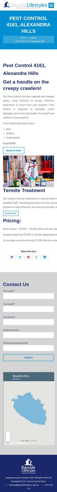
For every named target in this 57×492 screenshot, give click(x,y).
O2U (24, 481)
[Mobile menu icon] (51, 5)
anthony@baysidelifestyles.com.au (24, 485)
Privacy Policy (39, 481)
